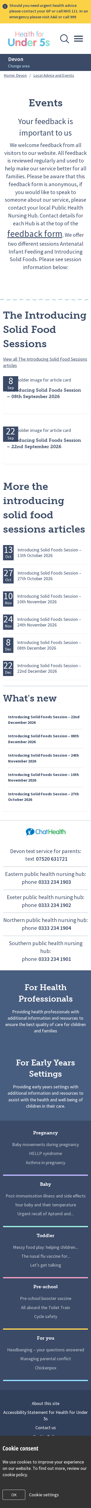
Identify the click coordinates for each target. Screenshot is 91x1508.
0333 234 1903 (54, 881)
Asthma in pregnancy (45, 1162)
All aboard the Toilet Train (45, 1307)
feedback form (34, 233)
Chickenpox (45, 1368)
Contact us (45, 1427)
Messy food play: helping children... (45, 1247)
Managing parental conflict (45, 1358)
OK (14, 1494)
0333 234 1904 (54, 927)
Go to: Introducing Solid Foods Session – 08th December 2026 (41, 647)
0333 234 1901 (54, 958)
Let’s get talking (45, 1265)
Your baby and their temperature (45, 1205)
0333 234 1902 (54, 905)
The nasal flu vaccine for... (45, 1256)
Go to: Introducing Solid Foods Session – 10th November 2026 (41, 601)
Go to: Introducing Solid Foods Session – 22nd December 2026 (41, 670)
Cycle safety (45, 1316)
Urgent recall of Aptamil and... (45, 1214)
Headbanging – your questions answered (45, 1350)
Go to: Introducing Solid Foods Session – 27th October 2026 (41, 578)
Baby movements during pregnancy (45, 1144)
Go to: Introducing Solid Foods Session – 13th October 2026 (41, 555)
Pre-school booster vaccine (45, 1298)
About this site (45, 1403)
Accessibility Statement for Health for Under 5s (45, 1415)
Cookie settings (44, 1495)
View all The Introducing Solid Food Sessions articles (45, 362)
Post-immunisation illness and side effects (46, 1196)
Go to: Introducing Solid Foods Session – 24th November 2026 (41, 624)
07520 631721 (51, 858)
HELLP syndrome (45, 1153)
